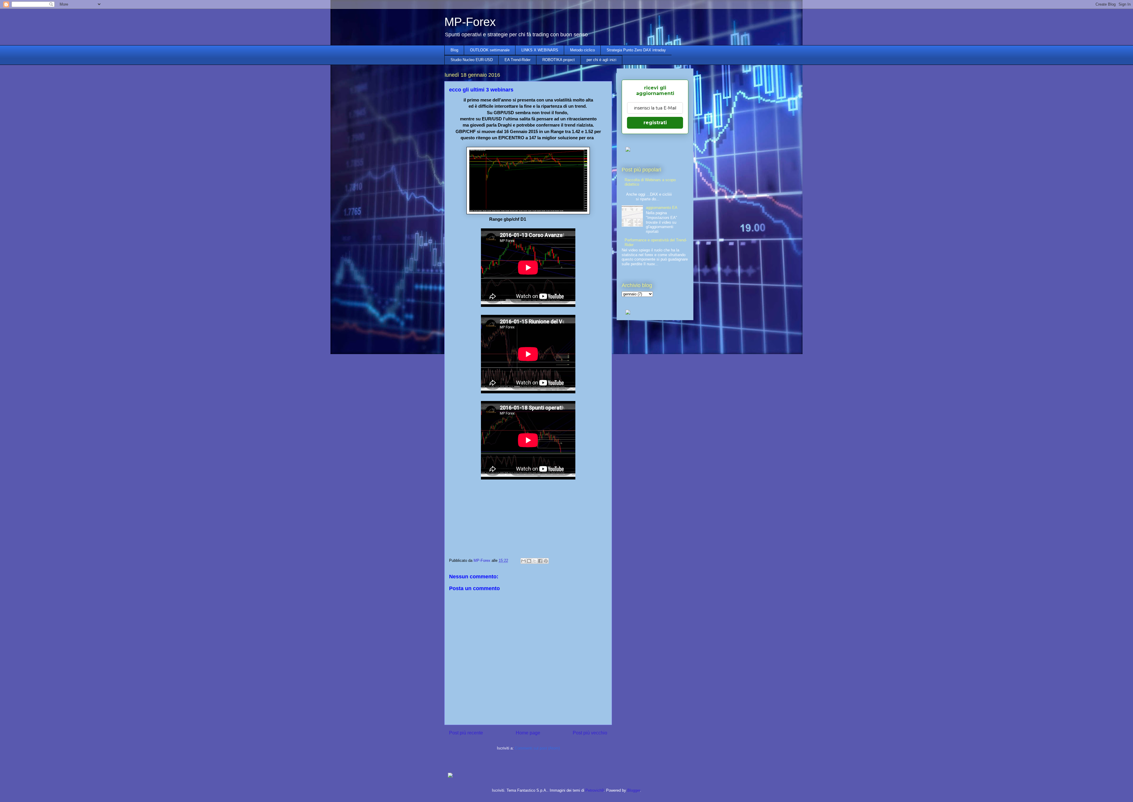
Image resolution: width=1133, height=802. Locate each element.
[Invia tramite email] (523, 561)
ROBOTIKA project (558, 60)
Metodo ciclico (582, 50)
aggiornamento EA (661, 207)
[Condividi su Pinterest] (546, 561)
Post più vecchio (590, 732)
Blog (454, 50)
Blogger (633, 790)
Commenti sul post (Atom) (537, 748)
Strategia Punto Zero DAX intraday (636, 50)
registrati (655, 122)
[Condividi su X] (535, 561)
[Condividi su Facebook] (540, 561)
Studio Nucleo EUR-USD (472, 60)
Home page (528, 732)
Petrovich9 (594, 790)
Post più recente (466, 732)
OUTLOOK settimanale (490, 50)
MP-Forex (470, 21)
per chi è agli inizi (601, 60)
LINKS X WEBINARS (539, 50)
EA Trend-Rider (518, 60)
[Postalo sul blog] (529, 561)
